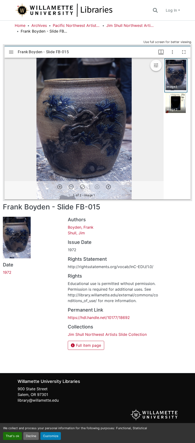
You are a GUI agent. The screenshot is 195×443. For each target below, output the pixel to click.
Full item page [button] (88, 345)
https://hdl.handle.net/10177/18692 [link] (99, 317)
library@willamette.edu (38, 400)
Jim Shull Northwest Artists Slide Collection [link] (130, 25)
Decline (31, 436)
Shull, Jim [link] (76, 233)
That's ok (12, 436)
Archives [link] (39, 25)
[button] (79, 10)
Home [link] (20, 25)
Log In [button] (172, 10)
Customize (50, 436)
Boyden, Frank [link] (80, 227)
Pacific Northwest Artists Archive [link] (76, 25)
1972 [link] (7, 272)
